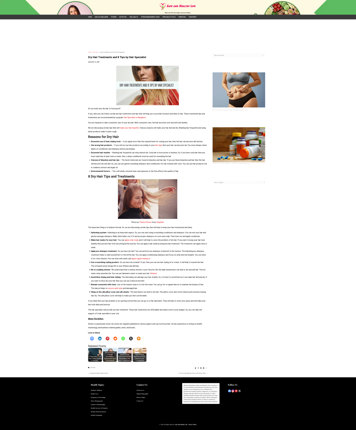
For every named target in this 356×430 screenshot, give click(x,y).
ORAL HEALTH (133, 17)
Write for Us (140, 390)
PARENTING (182, 17)
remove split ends (115, 288)
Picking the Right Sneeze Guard (99, 373)
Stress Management (97, 401)
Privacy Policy (141, 397)
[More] (138, 338)
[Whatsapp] (123, 338)
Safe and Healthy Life (181, 424)
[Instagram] (232, 390)
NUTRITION (122, 17)
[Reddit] (115, 338)
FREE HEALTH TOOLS (169, 17)
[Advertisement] (178, 36)
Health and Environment (98, 411)
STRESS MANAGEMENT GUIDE (150, 17)
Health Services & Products (99, 408)
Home (89, 52)
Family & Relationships (98, 404)
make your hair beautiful (129, 128)
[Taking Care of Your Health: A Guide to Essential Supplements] (239, 145)
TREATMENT (193, 17)
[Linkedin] (99, 338)
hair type (158, 145)
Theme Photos (145, 222)
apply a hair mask (132, 240)
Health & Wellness (96, 390)
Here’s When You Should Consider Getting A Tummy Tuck (230, 110)
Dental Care (94, 394)
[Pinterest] (107, 338)
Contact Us (140, 401)
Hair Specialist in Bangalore (135, 117)
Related (153, 273)
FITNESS (113, 17)
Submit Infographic (142, 394)
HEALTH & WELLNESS (101, 17)
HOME (90, 17)
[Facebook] (92, 338)
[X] (131, 338)
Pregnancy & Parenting (98, 397)
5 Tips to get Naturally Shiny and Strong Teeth (192, 373)
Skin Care (95, 52)
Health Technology (96, 415)
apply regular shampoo (141, 258)
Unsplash (160, 222)
